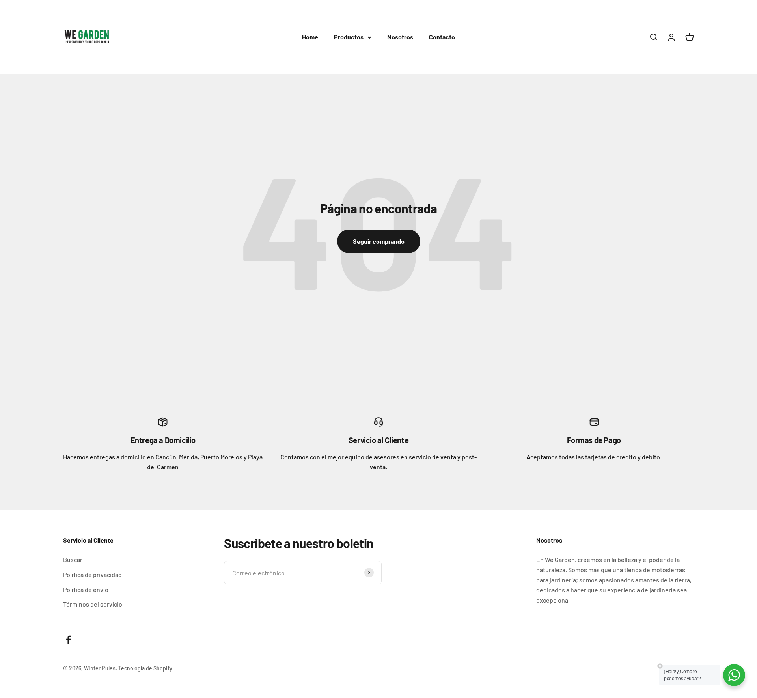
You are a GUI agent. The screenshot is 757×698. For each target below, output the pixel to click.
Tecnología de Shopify (145, 668)
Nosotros (400, 37)
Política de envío (85, 589)
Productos (349, 37)
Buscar (72, 559)
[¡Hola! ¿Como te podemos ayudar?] (734, 675)
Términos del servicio (92, 604)
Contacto (442, 37)
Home (310, 37)
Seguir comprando (379, 241)
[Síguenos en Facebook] (68, 640)
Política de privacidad (92, 574)
